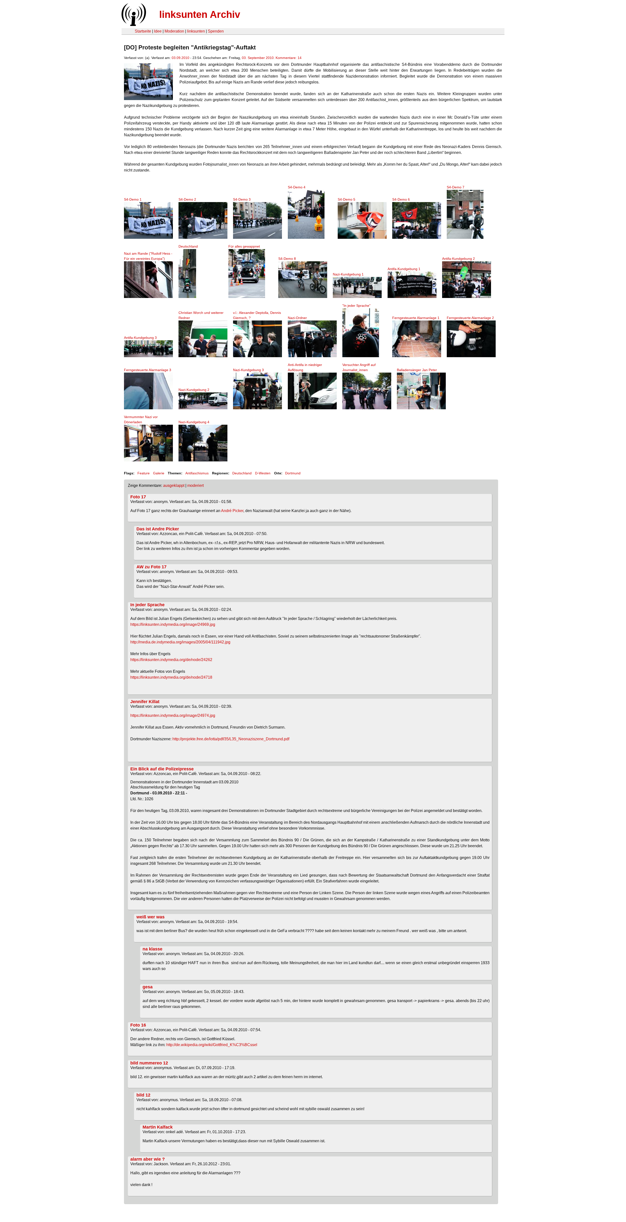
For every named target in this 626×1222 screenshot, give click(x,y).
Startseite (143, 31)
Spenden (216, 31)
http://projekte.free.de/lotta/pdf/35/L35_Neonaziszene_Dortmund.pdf (230, 739)
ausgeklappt (173, 485)
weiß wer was (150, 916)
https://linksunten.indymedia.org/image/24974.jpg (172, 715)
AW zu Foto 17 (151, 566)
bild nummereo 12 (149, 1063)
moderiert (195, 485)
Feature (143, 473)
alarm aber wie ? (147, 1159)
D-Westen (262, 473)
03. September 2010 (258, 58)
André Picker (232, 511)
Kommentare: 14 (289, 58)
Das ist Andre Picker (157, 528)
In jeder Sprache (147, 604)
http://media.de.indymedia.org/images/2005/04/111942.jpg (180, 642)
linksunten (196, 31)
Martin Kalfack (158, 1127)
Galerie (158, 473)
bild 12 (143, 1095)
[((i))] (133, 25)
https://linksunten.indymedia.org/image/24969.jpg (172, 624)
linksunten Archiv (199, 14)
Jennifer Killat (144, 701)
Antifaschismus (197, 473)
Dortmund (293, 473)
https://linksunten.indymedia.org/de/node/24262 (171, 660)
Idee (158, 31)
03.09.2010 (180, 58)
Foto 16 (138, 1025)
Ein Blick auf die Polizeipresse (162, 768)
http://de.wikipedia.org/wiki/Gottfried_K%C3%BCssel (211, 1045)
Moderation (174, 31)
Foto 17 (138, 496)
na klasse (152, 949)
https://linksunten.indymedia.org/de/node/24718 (171, 677)
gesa (148, 986)
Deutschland (242, 473)
